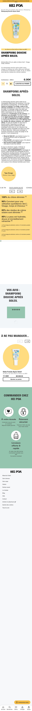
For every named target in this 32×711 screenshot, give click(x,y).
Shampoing (27, 9)
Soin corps (5, 481)
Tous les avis (5, 507)
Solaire (4, 484)
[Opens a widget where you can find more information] (22, 702)
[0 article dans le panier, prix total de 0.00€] (29, 707)
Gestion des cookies (7, 505)
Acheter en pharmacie (8, 502)
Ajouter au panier (22, 83)
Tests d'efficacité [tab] (16, 188)
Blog (3, 493)
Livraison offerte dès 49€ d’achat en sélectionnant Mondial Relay (16, 1)
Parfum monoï (6, 487)
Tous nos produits (10, 9)
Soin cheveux (19, 9)
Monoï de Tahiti (6, 475)
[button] (19, 376)
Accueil (3, 9)
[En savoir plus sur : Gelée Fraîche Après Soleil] (16, 357)
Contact (4, 499)
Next (19, 191)
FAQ (3, 496)
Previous (12, 191)
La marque (5, 490)
